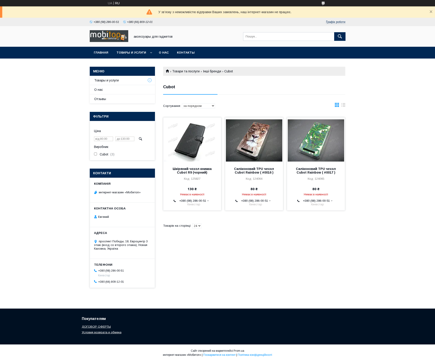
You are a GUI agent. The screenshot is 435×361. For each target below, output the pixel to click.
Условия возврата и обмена (101, 332)
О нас (164, 52)
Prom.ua (239, 350)
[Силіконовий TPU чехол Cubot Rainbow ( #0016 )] (254, 140)
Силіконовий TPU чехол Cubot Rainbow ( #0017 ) (316, 170)
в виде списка (343, 106)
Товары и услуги (131, 52)
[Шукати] (340, 36)
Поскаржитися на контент (219, 354)
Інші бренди (212, 71)
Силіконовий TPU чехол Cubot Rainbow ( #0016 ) (254, 170)
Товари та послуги (186, 71)
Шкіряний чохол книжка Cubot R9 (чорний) (192, 170)
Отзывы (100, 99)
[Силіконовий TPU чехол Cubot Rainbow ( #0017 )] (316, 140)
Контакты (186, 52)
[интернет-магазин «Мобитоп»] (109, 41)
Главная (101, 52)
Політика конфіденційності (255, 354)
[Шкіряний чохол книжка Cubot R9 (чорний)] (192, 140)
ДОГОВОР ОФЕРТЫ (96, 326)
